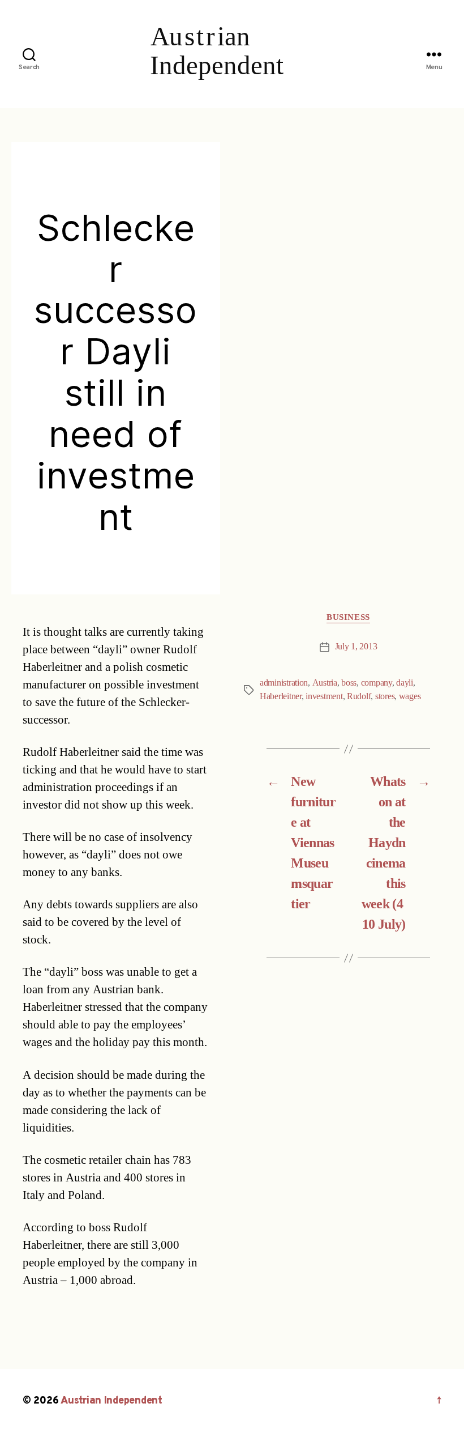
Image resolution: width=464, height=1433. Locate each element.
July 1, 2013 (356, 646)
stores (384, 696)
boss (348, 682)
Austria (324, 682)
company (376, 682)
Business (348, 618)
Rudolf (359, 696)
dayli (404, 682)
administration (284, 682)
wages (410, 696)
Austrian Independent (111, 1401)
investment (324, 696)
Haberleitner (281, 696)
